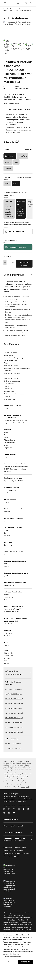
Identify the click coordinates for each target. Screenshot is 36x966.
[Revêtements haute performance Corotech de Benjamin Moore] (13, 869)
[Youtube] (19, 809)
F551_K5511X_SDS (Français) (13, 722)
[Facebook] (4, 809)
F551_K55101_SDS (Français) (13, 689)
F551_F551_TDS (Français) (13, 748)
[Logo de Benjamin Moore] (18, 3)
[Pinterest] (23, 809)
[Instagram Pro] (14, 809)
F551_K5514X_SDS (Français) (14, 727)
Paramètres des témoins (12, 956)
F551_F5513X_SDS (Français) (14, 699)
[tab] (7, 47)
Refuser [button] (10, 962)
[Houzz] (4, 813)
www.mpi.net (25, 787)
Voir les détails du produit (12, 103)
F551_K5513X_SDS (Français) (14, 732)
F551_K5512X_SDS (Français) (14, 718)
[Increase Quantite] (12, 262)
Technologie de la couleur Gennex (17, 330)
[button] (26, 3)
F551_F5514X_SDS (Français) (14, 713)
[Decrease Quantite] (5, 262)
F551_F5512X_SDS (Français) (14, 703)
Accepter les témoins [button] (25, 962)
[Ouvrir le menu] (4, 3)
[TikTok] (14, 813)
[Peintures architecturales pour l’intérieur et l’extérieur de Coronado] (13, 902)
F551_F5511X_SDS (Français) (13, 694)
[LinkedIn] (9, 813)
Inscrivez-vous (9, 796)
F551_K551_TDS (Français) (13, 743)
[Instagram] (9, 809)
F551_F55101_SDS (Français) (13, 708)
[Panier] (31, 3)
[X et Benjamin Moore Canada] (28, 809)
